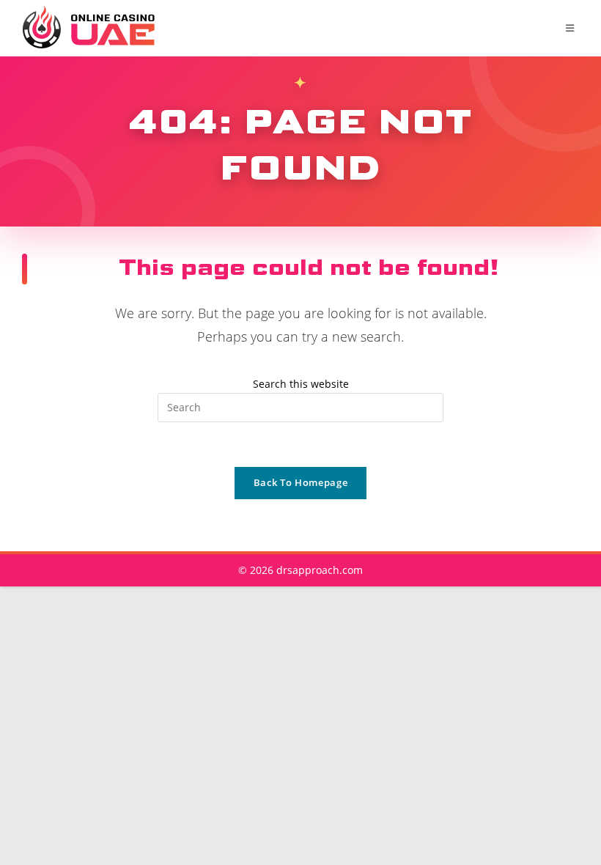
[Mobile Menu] (572, 28)
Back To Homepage (300, 482)
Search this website (301, 384)
